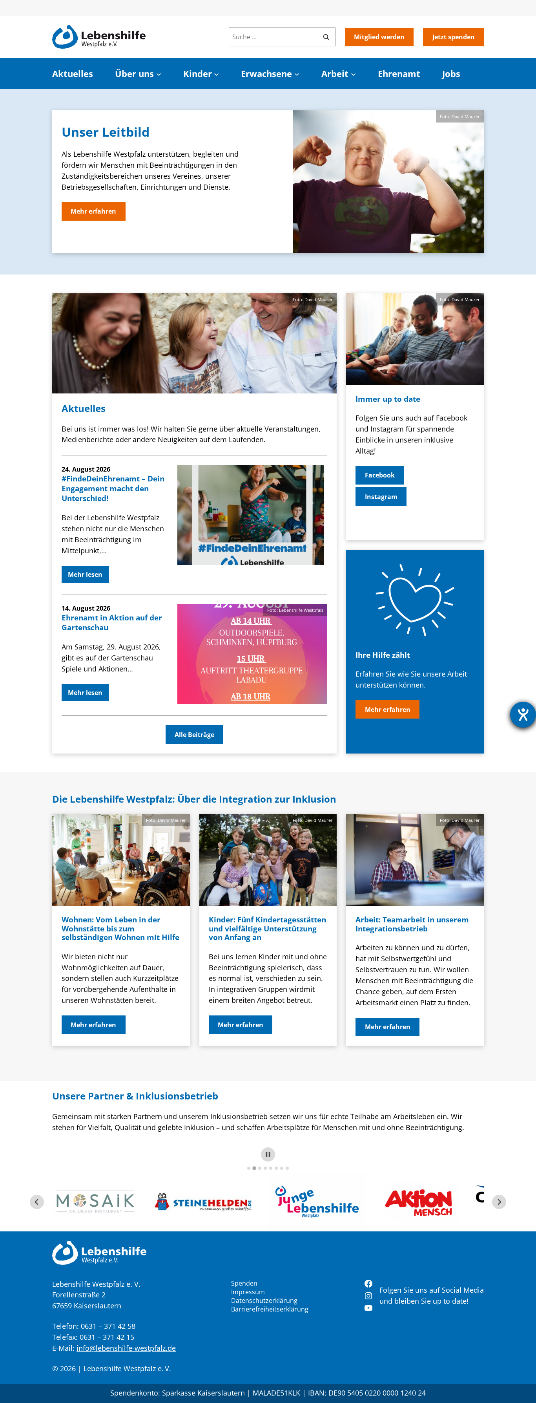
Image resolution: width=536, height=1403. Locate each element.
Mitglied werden (379, 37)
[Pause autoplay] (268, 1154)
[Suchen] (326, 36)
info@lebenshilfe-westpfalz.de (126, 1348)
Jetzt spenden (453, 37)
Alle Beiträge (194, 734)
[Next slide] (499, 1202)
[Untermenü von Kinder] (216, 73)
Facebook (380, 475)
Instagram (381, 496)
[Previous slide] (37, 1202)
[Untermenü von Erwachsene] (296, 73)
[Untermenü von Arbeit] (353, 73)
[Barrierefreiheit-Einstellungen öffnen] (523, 715)
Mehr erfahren (93, 211)
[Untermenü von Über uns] (158, 73)
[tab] (248, 1168)
